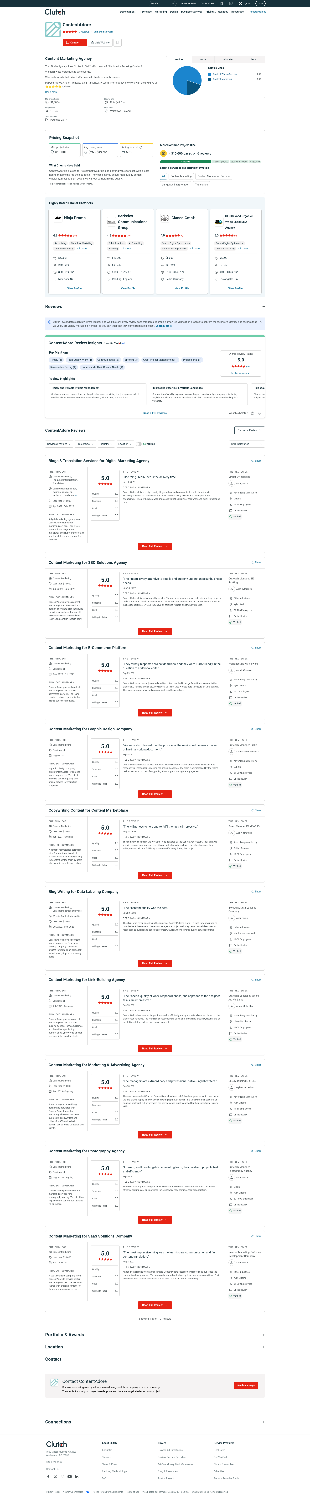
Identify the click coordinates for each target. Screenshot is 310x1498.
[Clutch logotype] (54, 12)
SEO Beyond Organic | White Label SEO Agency (239, 221)
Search (154, 3)
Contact (74, 42)
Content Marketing (222, 79)
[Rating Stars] (65, 236)
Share (258, 460)
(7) (235, 236)
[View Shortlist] (222, 3)
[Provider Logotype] (53, 29)
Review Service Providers (172, 1457)
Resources (237, 11)
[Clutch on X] (55, 1476)
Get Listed (219, 1450)
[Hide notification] (260, 321)
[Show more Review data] (155, 546)
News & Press (109, 1464)
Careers (106, 1457)
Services (178, 59)
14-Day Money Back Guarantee (175, 1464)
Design (174, 11)
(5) (182, 236)
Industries (228, 59)
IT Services (145, 11)
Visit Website (102, 42)
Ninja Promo (75, 218)
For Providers (207, 3)
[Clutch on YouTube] (69, 1476)
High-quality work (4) (79, 359)
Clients (253, 59)
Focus (203, 59)
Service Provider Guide (226, 1478)
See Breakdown (239, 373)
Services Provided (57, 444)
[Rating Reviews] (69, 32)
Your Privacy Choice (73, 1492)
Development (127, 11)
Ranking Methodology (114, 1471)
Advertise (219, 1471)
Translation (201, 184)
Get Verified (220, 1457)
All (163, 176)
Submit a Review (247, 430)
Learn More (163, 325)
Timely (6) (56, 359)
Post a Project (257, 11)
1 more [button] (83, 248)
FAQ (104, 1478)
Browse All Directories (170, 1450)
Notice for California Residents (108, 1492)
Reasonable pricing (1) (63, 367)
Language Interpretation (175, 184)
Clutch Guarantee (223, 1464)
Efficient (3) (131, 359)
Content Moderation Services (213, 176)
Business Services (191, 11)
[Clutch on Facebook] (48, 1476)
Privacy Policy (53, 1492)
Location (123, 444)
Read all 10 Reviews (155, 413)
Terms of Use (132, 1492)
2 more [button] (196, 248)
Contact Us (52, 1469)
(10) (248, 366)
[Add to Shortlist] (117, 42)
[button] (59, 444)
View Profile (74, 288)
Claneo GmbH (183, 218)
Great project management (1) (160, 359)
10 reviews (83, 31)
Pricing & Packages (217, 11)
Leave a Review (188, 3)
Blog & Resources (168, 1471)
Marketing (161, 11)
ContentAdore (77, 24)
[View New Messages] (230, 3)
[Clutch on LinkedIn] (76, 1476)
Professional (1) (192, 359)
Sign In (246, 3)
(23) (128, 236)
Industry (104, 444)
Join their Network (103, 31)
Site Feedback (54, 1462)
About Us (107, 1450)
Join (260, 3)
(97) (75, 236)
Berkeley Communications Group (132, 222)
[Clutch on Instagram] (62, 1476)
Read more (51, 92)
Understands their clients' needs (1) (102, 367)
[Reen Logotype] (57, 218)
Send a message (246, 1385)
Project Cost (83, 444)
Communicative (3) (108, 359)
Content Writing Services (225, 74)
